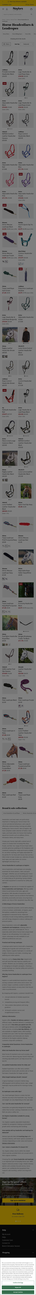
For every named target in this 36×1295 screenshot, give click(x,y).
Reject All (18, 1287)
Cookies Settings (18, 1282)
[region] (18, 1276)
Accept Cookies (18, 1292)
